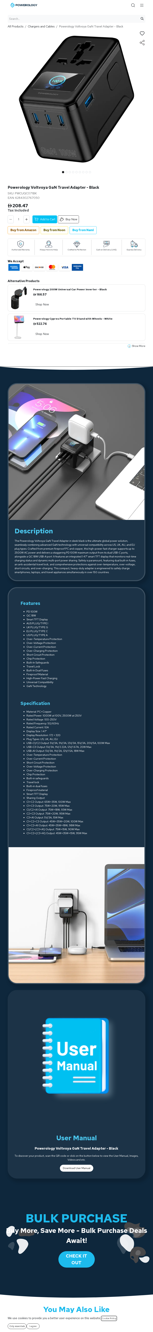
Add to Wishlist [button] (142, 33)
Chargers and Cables (41, 26)
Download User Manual (76, 1168)
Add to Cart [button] (47, 219)
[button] (14, 171)
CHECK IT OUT (76, 1259)
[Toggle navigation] (142, 5)
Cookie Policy (109, 1318)
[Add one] (26, 219)
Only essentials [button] (17, 1326)
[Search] (142, 19)
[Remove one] (11, 219)
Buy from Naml (83, 230)
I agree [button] (33, 1326)
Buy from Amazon (23, 230)
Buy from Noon (54, 230)
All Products (16, 26)
